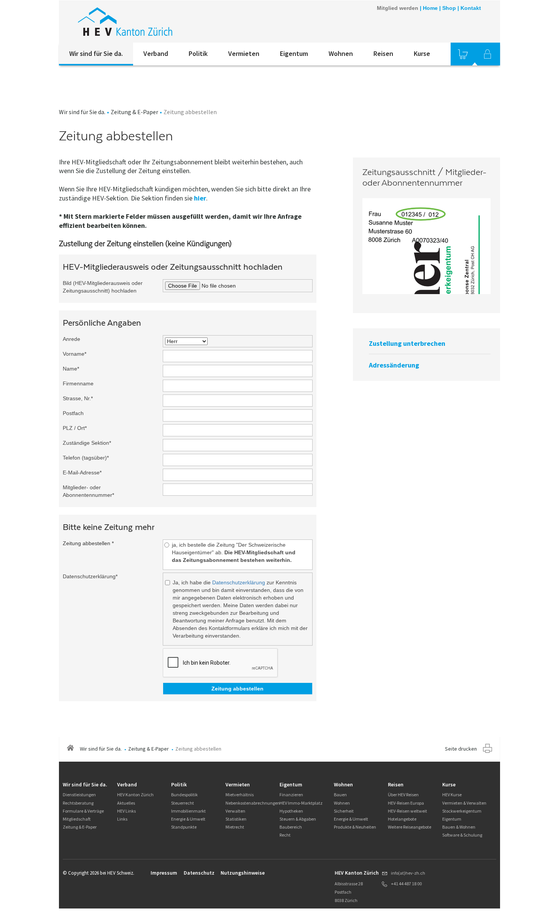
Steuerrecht (182, 803)
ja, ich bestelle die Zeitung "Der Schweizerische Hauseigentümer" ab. (233, 552)
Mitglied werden (397, 8)
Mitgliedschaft (77, 819)
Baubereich (291, 827)
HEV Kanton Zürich (135, 794)
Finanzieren (291, 794)
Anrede (71, 339)
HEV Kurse (452, 794)
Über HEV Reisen (403, 794)
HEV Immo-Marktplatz (301, 803)
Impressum (164, 872)
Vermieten (243, 53)
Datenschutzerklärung (90, 576)
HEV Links (126, 811)
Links (122, 819)
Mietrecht (235, 827)
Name (71, 369)
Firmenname (78, 383)
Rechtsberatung (78, 803)
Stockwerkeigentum (461, 811)
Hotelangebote (402, 819)
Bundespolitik (184, 794)
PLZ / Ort (75, 428)
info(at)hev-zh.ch (408, 873)
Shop (449, 8)
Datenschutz (199, 872)
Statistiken (236, 819)
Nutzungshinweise (243, 872)
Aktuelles (126, 803)
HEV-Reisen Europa (406, 803)
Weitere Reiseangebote (409, 827)
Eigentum (294, 53)
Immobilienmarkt (188, 811)
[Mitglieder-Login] (487, 54)
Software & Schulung (462, 835)
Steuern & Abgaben (298, 819)
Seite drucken (461, 748)
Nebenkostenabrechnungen (253, 803)
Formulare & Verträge (83, 811)
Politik (198, 53)
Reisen (383, 53)
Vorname (74, 354)
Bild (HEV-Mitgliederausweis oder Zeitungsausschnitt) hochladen (103, 287)
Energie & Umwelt (188, 819)
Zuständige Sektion (87, 443)
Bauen (340, 794)
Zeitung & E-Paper (134, 112)
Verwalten (235, 811)
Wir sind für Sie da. (96, 53)
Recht (285, 835)
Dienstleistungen (79, 794)
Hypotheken (291, 811)
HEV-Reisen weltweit (407, 811)
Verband (155, 53)
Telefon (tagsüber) (86, 458)
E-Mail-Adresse (82, 472)
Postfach (73, 413)
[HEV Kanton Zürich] (125, 21)
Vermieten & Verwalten (464, 803)
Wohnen (341, 53)
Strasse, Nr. (78, 398)
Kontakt (471, 8)
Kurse (422, 53)
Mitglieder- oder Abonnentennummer (88, 491)
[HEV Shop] (463, 54)
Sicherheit (344, 811)
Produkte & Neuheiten (355, 827)
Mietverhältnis (240, 794)
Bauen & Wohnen (458, 827)
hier (200, 198)
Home (430, 8)
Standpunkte (184, 827)
